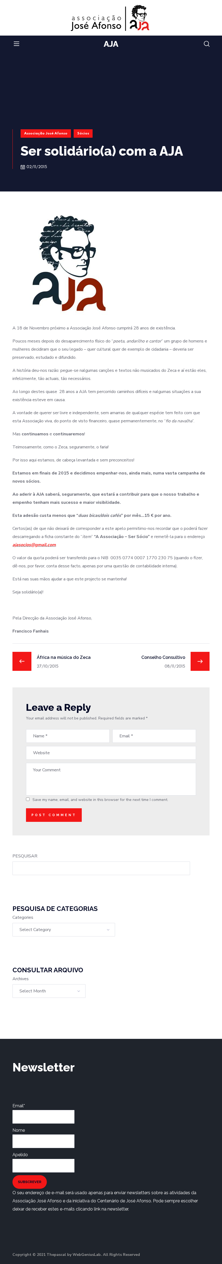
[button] (207, 44)
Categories (22, 917)
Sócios (83, 133)
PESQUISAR (24, 856)
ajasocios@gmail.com (34, 545)
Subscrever (29, 1182)
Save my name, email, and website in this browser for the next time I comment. (100, 799)
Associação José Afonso (45, 133)
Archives (20, 979)
